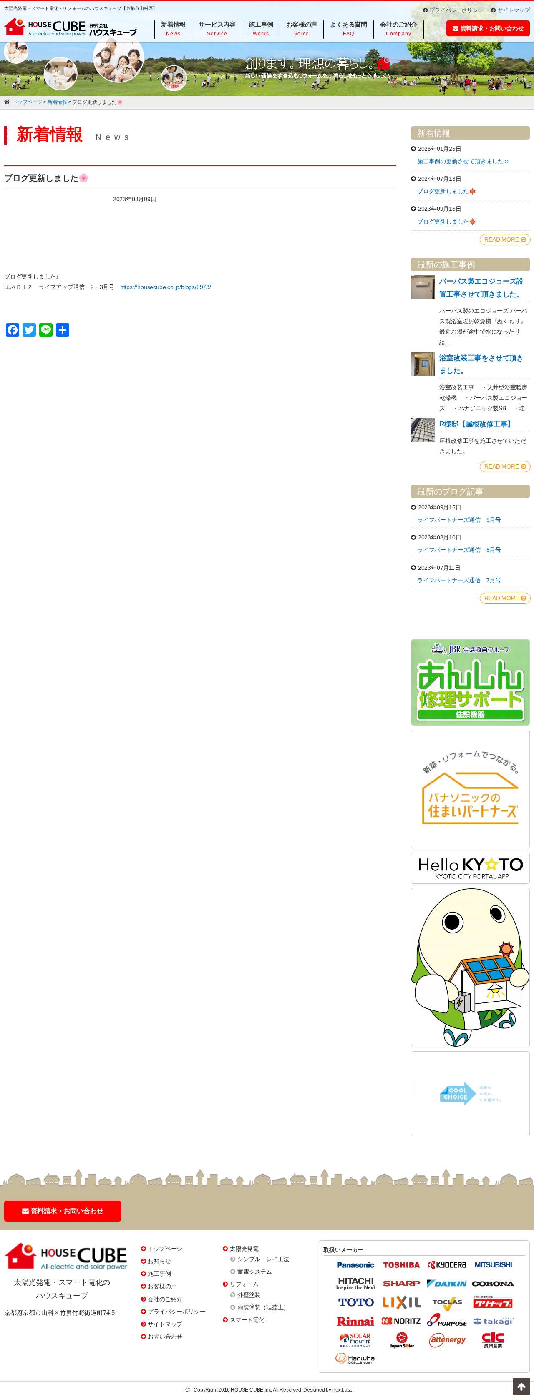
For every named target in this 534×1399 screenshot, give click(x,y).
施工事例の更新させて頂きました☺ (463, 161)
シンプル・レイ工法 (263, 1259)
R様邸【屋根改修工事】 (476, 424)
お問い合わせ (165, 1336)
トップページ (165, 1248)
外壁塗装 (248, 1295)
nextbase (342, 1390)
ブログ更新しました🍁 (446, 191)
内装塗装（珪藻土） (263, 1307)
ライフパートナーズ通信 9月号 (459, 519)
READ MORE (501, 239)
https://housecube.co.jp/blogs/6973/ (165, 287)
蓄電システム (254, 1271)
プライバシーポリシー (456, 10)
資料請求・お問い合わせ (492, 28)
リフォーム (244, 1284)
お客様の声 (162, 1286)
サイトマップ (514, 10)
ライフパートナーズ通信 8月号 (459, 549)
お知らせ (159, 1261)
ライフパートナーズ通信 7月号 (459, 580)
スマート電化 (247, 1320)
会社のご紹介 (165, 1299)
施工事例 (159, 1273)
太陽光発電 (244, 1248)
